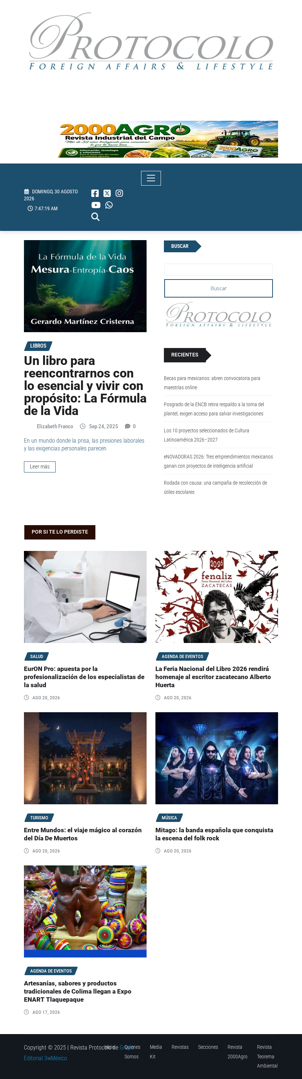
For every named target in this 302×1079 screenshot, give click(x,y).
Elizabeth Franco (55, 426)
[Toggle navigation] (151, 178)
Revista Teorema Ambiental (267, 1056)
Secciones (208, 1047)
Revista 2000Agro (237, 1051)
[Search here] (95, 217)
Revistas (180, 1047)
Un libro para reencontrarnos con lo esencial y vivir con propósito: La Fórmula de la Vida (85, 385)
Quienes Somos (132, 1051)
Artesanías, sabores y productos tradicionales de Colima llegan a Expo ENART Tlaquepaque (77, 991)
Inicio (109, 1047)
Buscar (180, 246)
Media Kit (156, 1051)
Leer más (40, 466)
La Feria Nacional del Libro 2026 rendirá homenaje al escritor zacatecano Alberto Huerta (213, 677)
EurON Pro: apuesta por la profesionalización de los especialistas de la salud (84, 677)
